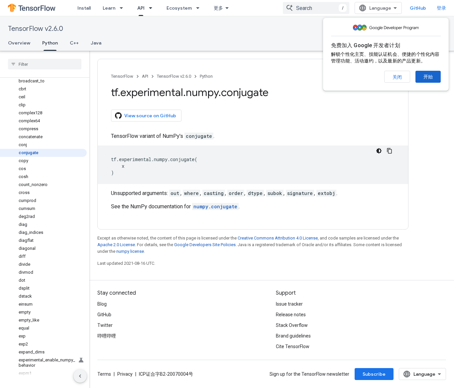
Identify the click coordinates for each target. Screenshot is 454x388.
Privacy (125, 374)
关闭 (397, 77)
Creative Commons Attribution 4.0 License (278, 238)
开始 (428, 77)
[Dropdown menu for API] (153, 8)
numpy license (130, 251)
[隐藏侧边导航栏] (80, 376)
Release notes (291, 314)
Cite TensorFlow (292, 346)
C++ (74, 43)
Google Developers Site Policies (205, 244)
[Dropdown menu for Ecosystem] (200, 8)
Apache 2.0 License (116, 244)
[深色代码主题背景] (379, 151)
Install (84, 8)
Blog (102, 304)
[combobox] (316, 8)
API (141, 8)
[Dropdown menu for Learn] (123, 8)
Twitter (105, 325)
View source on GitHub (150, 116)
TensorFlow (122, 76)
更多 (218, 8)
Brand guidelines (293, 336)
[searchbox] (44, 64)
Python (50, 43)
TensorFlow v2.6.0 (35, 29)
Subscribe (374, 374)
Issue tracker (289, 304)
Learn (109, 8)
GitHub (418, 8)
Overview (19, 43)
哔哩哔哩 (106, 336)
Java (96, 43)
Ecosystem (179, 8)
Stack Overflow (292, 325)
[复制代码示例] (389, 151)
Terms (104, 374)
